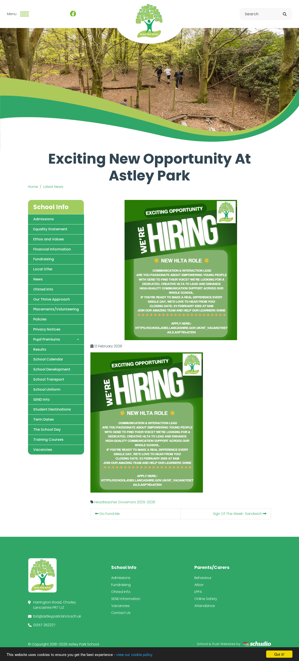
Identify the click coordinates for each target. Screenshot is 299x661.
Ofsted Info (43, 289)
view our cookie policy (134, 654)
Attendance (204, 605)
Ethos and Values (48, 239)
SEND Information (125, 598)
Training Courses (48, 439)
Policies (40, 319)
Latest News (53, 186)
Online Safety (205, 598)
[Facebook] (73, 14)
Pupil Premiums (46, 339)
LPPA (198, 591)
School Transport (48, 379)
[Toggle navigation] (24, 14)
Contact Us (120, 612)
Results (39, 349)
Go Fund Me (109, 513)
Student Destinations (52, 409)
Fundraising (43, 259)
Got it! (279, 654)
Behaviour (202, 577)
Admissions (43, 219)
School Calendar (48, 359)
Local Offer (43, 269)
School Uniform (46, 389)
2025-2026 (146, 502)
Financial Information (52, 249)
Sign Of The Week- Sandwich (238, 513)
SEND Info (41, 399)
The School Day (47, 429)
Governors (127, 502)
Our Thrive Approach (51, 299)
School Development (51, 369)
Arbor (199, 584)
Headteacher (105, 502)
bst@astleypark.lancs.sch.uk (57, 616)
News (38, 279)
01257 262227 (44, 625)
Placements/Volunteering (56, 309)
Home (33, 186)
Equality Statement (50, 229)
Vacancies (42, 449)
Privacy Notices (46, 329)
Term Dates (43, 419)
